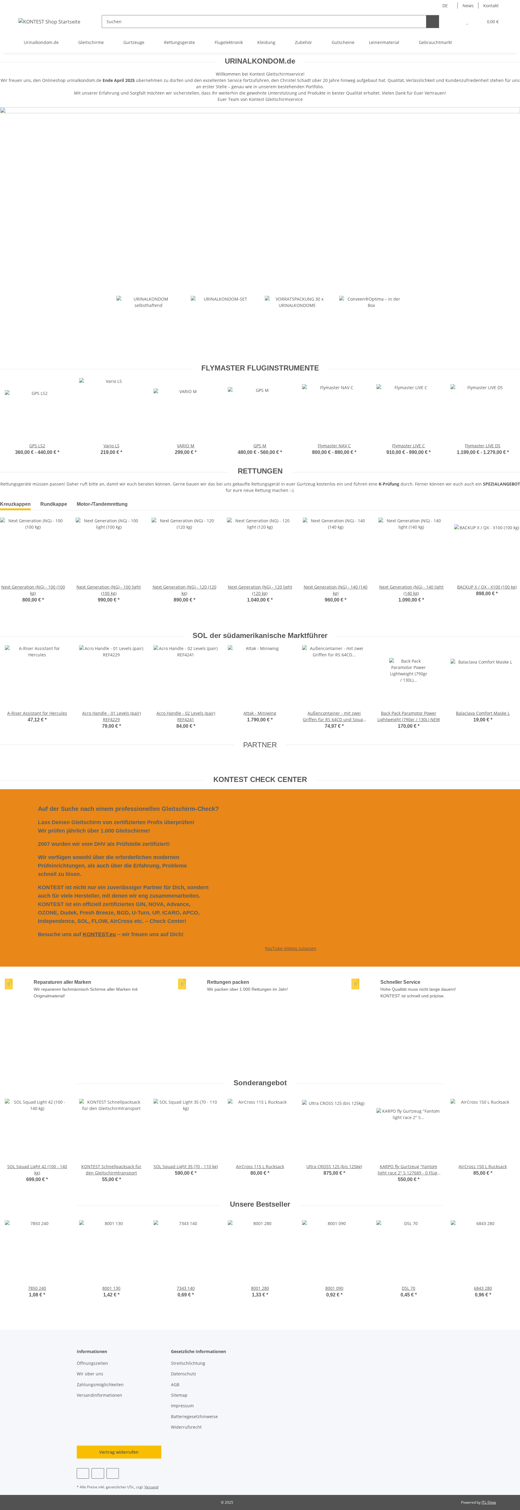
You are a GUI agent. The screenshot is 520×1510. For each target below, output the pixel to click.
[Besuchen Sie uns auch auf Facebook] (83, 1473)
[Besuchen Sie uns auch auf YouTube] (97, 1473)
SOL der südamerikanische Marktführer (260, 635)
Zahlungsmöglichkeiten (100, 1384)
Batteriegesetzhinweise (194, 1416)
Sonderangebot (260, 1083)
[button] (455, 21)
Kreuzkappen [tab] (15, 504)
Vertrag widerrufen (118, 1452)
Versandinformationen (99, 1395)
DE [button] (445, 5)
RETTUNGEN (260, 471)
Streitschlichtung (188, 1363)
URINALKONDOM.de (260, 61)
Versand (151, 1487)
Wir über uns (90, 1374)
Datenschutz (183, 1374)
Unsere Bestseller (260, 1204)
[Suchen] (432, 21)
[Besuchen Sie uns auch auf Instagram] (113, 1473)
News (468, 5)
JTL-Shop (488, 1502)
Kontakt (491, 5)
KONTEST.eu (99, 934)
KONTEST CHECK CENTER (260, 779)
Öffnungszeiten (92, 1363)
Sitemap (179, 1395)
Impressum (182, 1405)
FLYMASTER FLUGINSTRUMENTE (260, 368)
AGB (175, 1384)
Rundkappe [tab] (53, 504)
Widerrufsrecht (186, 1427)
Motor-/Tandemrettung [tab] (102, 504)
